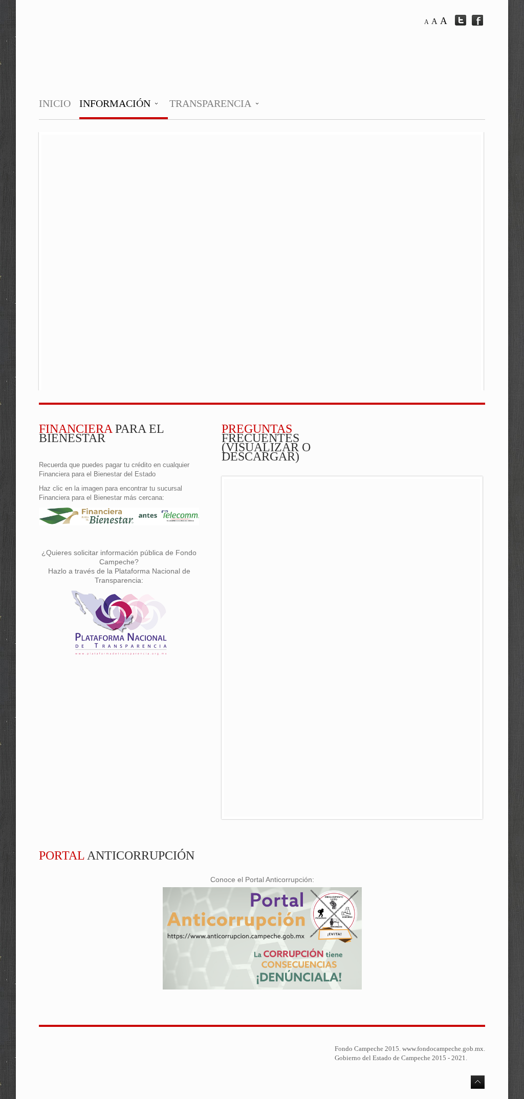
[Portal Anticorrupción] (262, 987)
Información (114, 103)
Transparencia (210, 103)
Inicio (55, 103)
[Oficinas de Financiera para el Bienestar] (119, 523)
